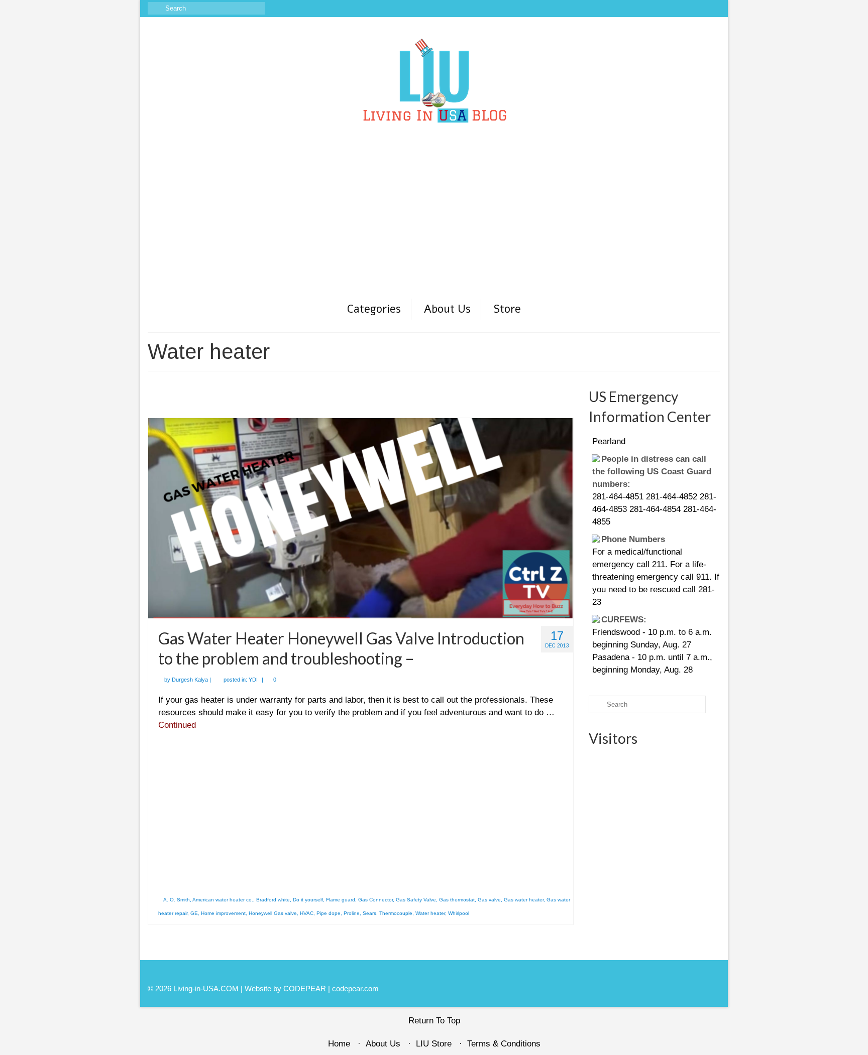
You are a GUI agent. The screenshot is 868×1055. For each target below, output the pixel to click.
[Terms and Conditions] (713, 8)
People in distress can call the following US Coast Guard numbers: (652, 455)
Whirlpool (458, 913)
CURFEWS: (615, 603)
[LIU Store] (698, 8)
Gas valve (489, 899)
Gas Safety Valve (416, 899)
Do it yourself (308, 899)
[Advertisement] (434, 222)
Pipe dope (328, 913)
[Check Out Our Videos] (669, 8)
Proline (352, 913)
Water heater (430, 913)
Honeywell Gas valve (273, 913)
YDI (253, 680)
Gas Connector (375, 899)
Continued (177, 725)
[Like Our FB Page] (654, 8)
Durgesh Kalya (190, 680)
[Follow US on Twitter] (684, 8)
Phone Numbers (625, 523)
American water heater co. (222, 899)
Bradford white (273, 899)
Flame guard (340, 899)
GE (194, 913)
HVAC (306, 913)
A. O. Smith (176, 899)
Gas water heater (524, 899)
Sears (369, 913)
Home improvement (223, 913)
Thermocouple (395, 913)
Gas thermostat (457, 899)
